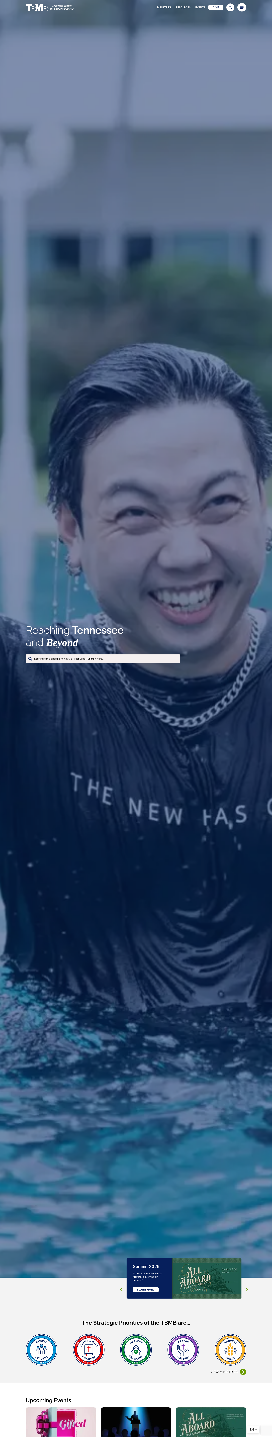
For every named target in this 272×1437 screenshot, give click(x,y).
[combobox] (103, 658)
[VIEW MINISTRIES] (243, 1372)
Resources (183, 7)
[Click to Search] (230, 7)
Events (200, 7)
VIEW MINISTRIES (224, 1372)
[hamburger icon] (241, 7)
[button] (247, 1290)
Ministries (164, 7)
